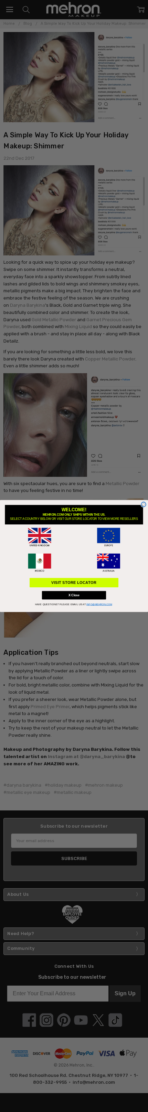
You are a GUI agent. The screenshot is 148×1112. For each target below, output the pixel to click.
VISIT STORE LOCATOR (73, 582)
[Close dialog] (143, 504)
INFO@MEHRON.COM (99, 604)
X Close (74, 595)
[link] (39, 537)
